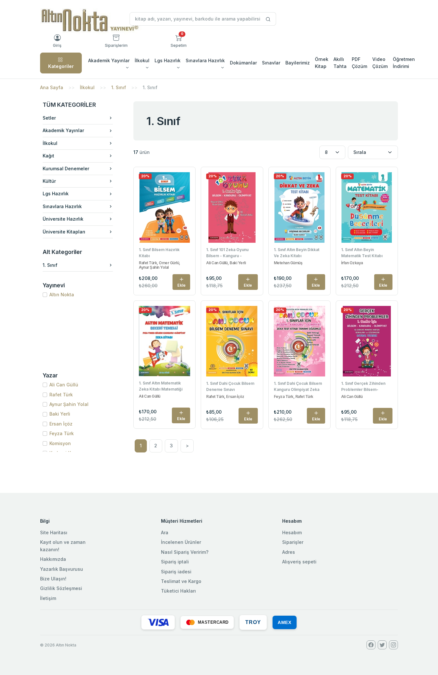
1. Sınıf (118, 87)
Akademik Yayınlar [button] (109, 60)
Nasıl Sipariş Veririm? (184, 552)
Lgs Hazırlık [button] (168, 60)
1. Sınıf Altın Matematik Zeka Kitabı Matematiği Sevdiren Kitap (160, 387)
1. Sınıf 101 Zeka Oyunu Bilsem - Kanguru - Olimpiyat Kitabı (227, 253)
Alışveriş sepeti (299, 561)
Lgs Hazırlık (56, 193)
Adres (288, 552)
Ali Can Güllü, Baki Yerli (226, 263)
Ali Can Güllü (63, 384)
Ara (164, 532)
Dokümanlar (243, 62)
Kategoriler (61, 66)
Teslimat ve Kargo (181, 581)
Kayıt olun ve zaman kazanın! (63, 545)
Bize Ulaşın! (53, 578)
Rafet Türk (61, 394)
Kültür (49, 181)
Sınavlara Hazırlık (62, 206)
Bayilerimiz (297, 62)
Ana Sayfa (51, 87)
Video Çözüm (380, 62)
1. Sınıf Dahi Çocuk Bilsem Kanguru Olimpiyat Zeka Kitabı (298, 387)
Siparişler (292, 542)
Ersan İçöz (60, 423)
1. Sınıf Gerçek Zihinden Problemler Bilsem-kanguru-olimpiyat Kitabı (364, 387)
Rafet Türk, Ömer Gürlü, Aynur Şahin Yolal (159, 265)
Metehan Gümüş (288, 263)
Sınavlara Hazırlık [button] (205, 60)
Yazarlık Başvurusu (61, 569)
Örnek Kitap (321, 62)
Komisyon (60, 443)
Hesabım (292, 532)
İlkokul (87, 87)
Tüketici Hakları (178, 591)
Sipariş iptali (175, 561)
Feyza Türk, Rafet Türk (293, 396)
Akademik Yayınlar (63, 130)
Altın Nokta (61, 294)
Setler (49, 118)
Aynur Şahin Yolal (68, 404)
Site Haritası (53, 532)
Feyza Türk (61, 433)
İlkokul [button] (142, 60)
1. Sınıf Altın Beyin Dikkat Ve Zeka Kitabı (296, 252)
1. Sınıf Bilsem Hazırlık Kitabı (159, 252)
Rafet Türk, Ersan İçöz (225, 396)
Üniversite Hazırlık (63, 219)
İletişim (48, 598)
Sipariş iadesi (176, 571)
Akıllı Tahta (340, 62)
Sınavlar (271, 62)
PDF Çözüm (359, 62)
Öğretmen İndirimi (404, 62)
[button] (179, 41)
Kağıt (48, 155)
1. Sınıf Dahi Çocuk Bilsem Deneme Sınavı (230, 386)
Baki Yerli (59, 414)
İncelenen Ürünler (181, 542)
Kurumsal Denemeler (66, 168)
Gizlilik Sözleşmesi (61, 588)
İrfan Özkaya (352, 263)
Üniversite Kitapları (64, 231)
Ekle (181, 285)
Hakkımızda (53, 559)
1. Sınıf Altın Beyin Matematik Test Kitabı (362, 252)
